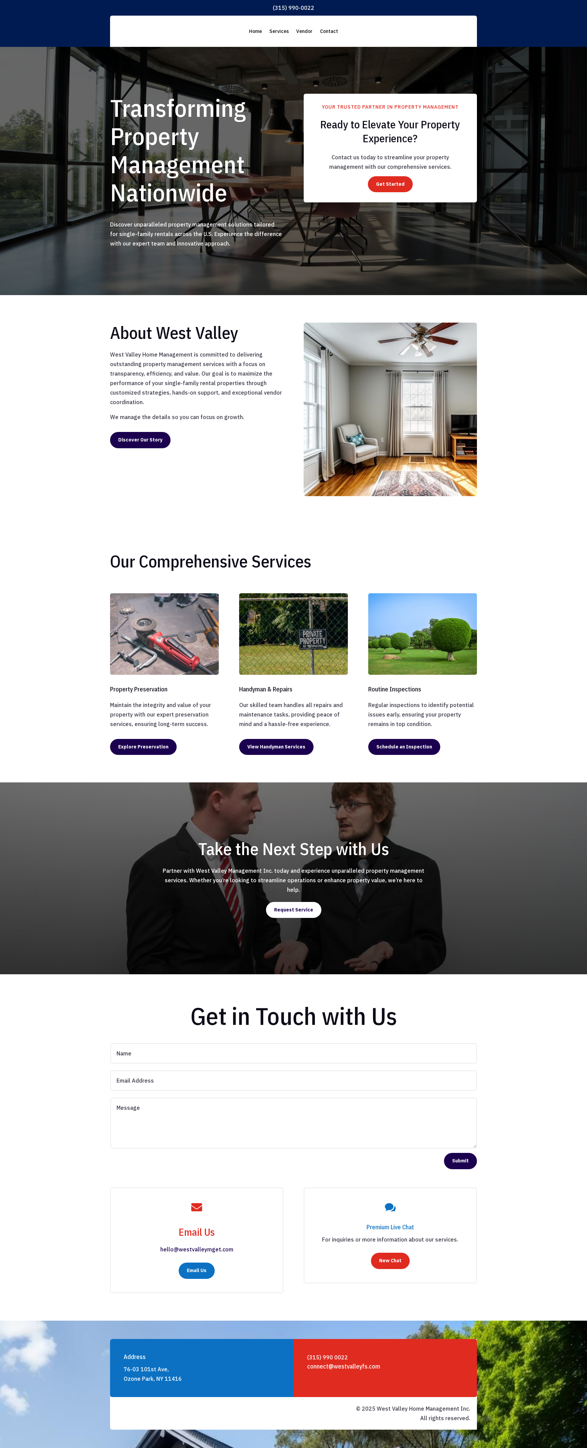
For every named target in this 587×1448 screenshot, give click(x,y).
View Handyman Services (276, 747)
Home (255, 31)
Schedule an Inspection (404, 747)
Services (279, 31)
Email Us (197, 1270)
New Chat (390, 1260)
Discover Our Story (140, 440)
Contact (329, 31)
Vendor (304, 31)
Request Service (293, 910)
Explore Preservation (143, 747)
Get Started (390, 184)
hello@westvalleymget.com (196, 1249)
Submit (460, 1161)
